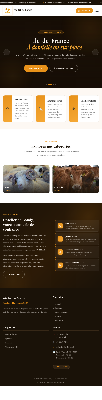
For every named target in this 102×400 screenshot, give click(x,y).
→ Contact (57, 316)
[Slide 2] (50, 84)
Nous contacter (35, 68)
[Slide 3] (53, 84)
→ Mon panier (58, 320)
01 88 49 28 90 (62, 342)
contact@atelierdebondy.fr (65, 347)
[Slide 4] (55, 84)
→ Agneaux (7, 338)
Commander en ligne (64, 68)
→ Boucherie (8, 343)
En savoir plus (13, 274)
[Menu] (97, 10)
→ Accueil (57, 304)
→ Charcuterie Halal (10, 347)
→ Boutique (57, 308)
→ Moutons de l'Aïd (10, 334)
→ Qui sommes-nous (60, 312)
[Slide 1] (46, 84)
